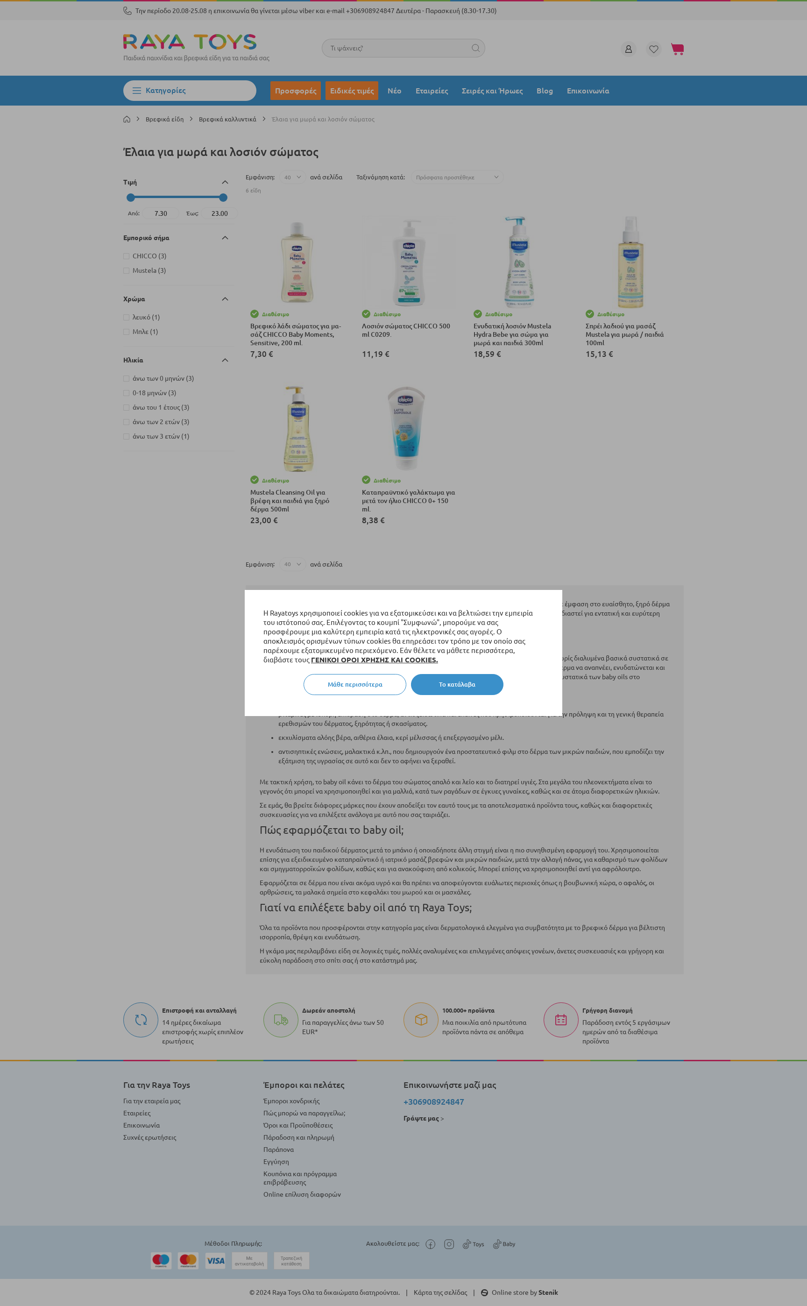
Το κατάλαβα (457, 684)
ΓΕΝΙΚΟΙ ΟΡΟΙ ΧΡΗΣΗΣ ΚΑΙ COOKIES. (374, 660)
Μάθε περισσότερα (355, 684)
